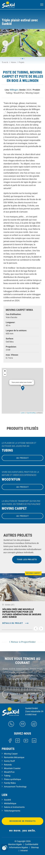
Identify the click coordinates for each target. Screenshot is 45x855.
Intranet (24, 850)
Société (7, 800)
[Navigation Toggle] (41, 5)
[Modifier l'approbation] (4, 847)
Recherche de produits (22, 821)
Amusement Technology (15, 786)
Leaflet (22, 413)
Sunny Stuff (9, 761)
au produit (22, 458)
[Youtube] (26, 740)
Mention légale (15, 844)
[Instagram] (17, 740)
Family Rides (10, 783)
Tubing (7, 775)
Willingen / (14, 90)
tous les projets (27, 559)
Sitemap (35, 847)
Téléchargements (12, 811)
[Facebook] (10, 740)
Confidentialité (31, 844)
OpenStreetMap (31, 413)
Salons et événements (14, 807)
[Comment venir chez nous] (34, 724)
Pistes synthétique (12, 779)
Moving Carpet (11, 753)
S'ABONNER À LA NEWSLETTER (22, 694)
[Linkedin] (34, 740)
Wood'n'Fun (9, 772)
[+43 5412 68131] (11, 724)
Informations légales (18, 847)
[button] (5, 43)
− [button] (5, 374)
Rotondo (8, 764)
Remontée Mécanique (14, 757)
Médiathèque (10, 803)
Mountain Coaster (12, 768)
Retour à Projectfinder (23, 642)
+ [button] (5, 370)
